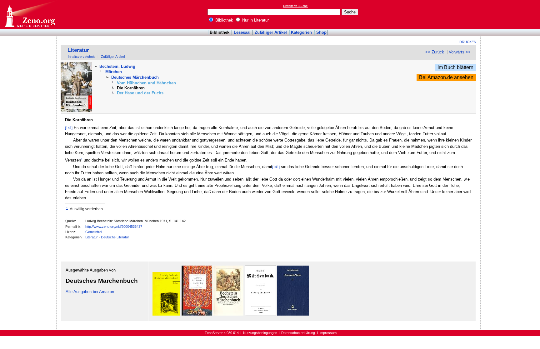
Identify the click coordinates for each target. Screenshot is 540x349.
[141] (68, 128)
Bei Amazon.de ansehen (446, 77)
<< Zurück (434, 52)
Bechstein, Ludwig (117, 66)
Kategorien (301, 32)
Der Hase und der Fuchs (140, 93)
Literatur (78, 50)
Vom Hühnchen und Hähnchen (146, 83)
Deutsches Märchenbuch (135, 77)
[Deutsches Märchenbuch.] (228, 314)
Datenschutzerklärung (298, 333)
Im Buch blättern (455, 67)
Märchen (113, 71)
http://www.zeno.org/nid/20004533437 (113, 226)
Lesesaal (242, 32)
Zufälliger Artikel (271, 32)
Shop (321, 32)
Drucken (467, 42)
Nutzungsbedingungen (260, 333)
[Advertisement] (511, 14)
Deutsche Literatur (115, 237)
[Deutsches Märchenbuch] (166, 314)
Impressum (328, 333)
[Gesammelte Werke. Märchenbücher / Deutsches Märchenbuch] (260, 314)
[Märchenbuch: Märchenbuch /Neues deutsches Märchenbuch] (197, 314)
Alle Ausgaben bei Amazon (90, 291)
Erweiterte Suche (295, 5)
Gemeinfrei (93, 232)
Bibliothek (223, 20)
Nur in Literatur (255, 20)
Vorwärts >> (460, 52)
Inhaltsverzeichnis (81, 56)
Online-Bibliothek (29, 14)
